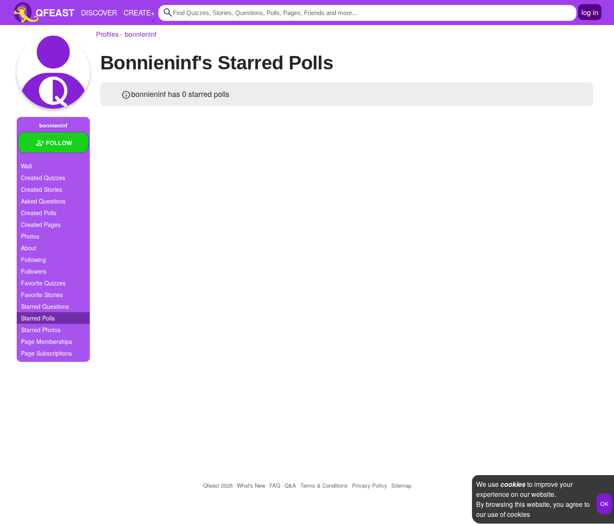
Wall (26, 166)
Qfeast (218, 485)
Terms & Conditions (324, 485)
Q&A (290, 485)
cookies (512, 484)
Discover (99, 12)
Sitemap (401, 485)
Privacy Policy (369, 485)
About (28, 248)
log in (589, 12)
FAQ (274, 485)
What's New (251, 485)
